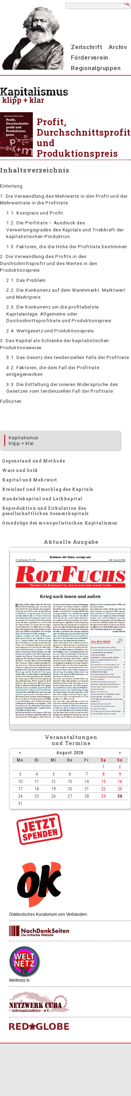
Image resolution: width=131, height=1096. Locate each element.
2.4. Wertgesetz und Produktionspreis (50, 330)
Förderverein (89, 57)
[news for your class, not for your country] (39, 1026)
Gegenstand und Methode (33, 461)
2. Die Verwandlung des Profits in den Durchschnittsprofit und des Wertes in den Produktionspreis (48, 263)
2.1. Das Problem (26, 280)
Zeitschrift (86, 46)
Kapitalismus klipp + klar (23, 440)
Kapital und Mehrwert (29, 479)
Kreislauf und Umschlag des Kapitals (47, 489)
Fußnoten (11, 401)
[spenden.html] (39, 843)
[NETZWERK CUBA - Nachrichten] (39, 1002)
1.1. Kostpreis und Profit (34, 213)
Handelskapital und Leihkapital (42, 498)
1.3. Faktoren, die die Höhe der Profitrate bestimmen (66, 246)
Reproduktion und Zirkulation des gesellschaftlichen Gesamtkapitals (45, 510)
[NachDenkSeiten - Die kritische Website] (39, 931)
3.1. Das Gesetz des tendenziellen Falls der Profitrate (67, 357)
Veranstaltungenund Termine (71, 739)
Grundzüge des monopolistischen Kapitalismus (59, 523)
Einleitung (11, 186)
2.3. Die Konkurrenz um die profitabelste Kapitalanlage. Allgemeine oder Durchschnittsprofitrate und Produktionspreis (58, 313)
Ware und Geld (20, 470)
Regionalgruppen (96, 68)
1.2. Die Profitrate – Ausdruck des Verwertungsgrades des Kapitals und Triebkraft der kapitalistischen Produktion (65, 229)
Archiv (118, 46)
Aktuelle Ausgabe (71, 541)
